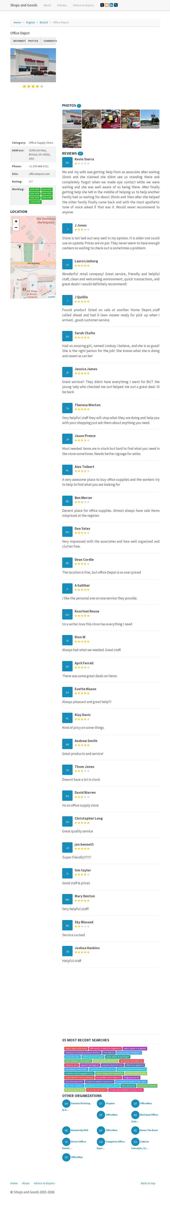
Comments (50, 40)
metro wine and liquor (93, 1056)
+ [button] (16, 221)
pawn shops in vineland (135, 1048)
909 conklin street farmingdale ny (105, 1048)
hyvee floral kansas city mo (102, 1069)
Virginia (30, 22)
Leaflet (51, 296)
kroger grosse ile (131, 1077)
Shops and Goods (23, 5)
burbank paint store (75, 1089)
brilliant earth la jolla (136, 1073)
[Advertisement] (33, 114)
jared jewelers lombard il (129, 1052)
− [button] (16, 227)
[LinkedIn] (111, 5)
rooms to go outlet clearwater (109, 1073)
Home (17, 22)
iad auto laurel (128, 1085)
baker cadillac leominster (105, 1061)
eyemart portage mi (90, 1065)
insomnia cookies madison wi (99, 1081)
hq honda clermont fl (96, 1089)
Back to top (148, 1183)
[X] (102, 5)
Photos (33, 40)
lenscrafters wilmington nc (108, 1077)
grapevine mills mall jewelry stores (102, 1085)
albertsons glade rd (135, 1065)
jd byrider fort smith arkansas (79, 1077)
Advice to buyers (83, 5)
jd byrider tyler (72, 1056)
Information (19, 40)
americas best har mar (112, 1065)
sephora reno (72, 1065)
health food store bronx (76, 1048)
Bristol (44, 22)
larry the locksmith (74, 1081)
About (47, 5)
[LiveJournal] (116, 5)
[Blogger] (107, 5)
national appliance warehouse (131, 1069)
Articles (62, 5)
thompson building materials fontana (83, 1052)
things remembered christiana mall (125, 1089)
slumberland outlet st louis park (131, 1081)
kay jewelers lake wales (76, 1069)
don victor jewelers (74, 1085)
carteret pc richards (147, 1085)
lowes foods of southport (117, 1056)
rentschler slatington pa (131, 1061)
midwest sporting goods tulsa (79, 1073)
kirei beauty (108, 1052)
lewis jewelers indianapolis (78, 1061)
